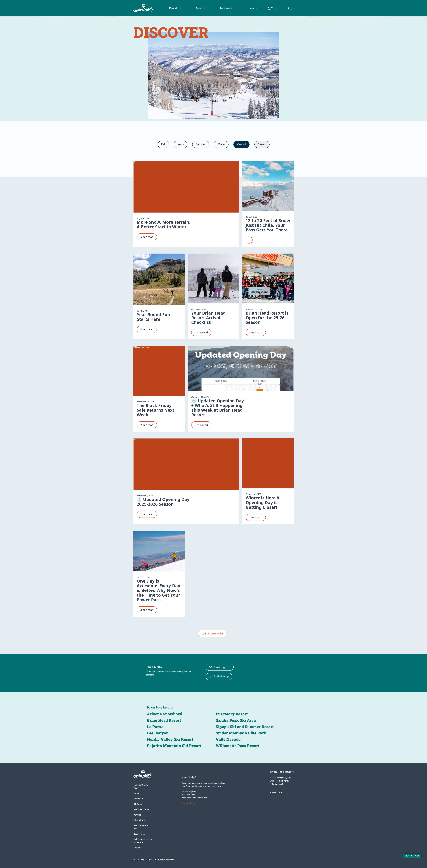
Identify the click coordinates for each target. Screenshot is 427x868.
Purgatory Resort (232, 713)
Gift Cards (137, 804)
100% (270, 8)
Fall (163, 144)
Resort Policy (139, 834)
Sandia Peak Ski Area (236, 720)
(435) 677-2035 (276, 784)
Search (262, 144)
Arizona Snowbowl (164, 713)
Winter (221, 144)
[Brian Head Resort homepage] (146, 8)
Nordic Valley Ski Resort (170, 739)
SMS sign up (221, 676)
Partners (137, 815)
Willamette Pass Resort (237, 745)
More (252, 8)
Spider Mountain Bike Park (241, 732)
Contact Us (138, 799)
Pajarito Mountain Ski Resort (174, 745)
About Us (137, 848)
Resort (199, 8)
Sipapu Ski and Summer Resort (245, 726)
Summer (200, 144)
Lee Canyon (158, 732)
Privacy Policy (139, 820)
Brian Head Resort (164, 720)
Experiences (226, 8)
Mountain (173, 8)
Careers (136, 793)
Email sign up (222, 667)
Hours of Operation (189, 803)
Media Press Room (141, 809)
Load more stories (212, 633)
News (180, 144)
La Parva (155, 726)
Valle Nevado (228, 739)
